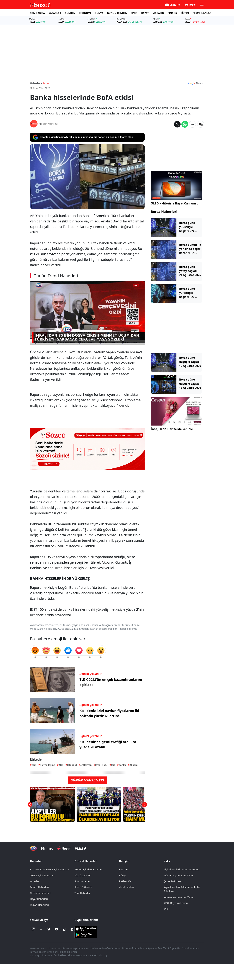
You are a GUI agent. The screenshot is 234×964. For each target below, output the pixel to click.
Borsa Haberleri (164, 211)
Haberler (36, 861)
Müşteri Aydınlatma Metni (179, 875)
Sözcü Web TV (82, 875)
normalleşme (47, 765)
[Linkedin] (72, 929)
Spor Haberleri (83, 881)
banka (122, 765)
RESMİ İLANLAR (202, 13)
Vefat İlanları (126, 887)
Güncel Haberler (86, 861)
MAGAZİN (158, 13)
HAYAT (145, 13)
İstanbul (72, 765)
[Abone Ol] (194, 83)
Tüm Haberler (82, 893)
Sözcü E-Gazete (83, 887)
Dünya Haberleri (39, 905)
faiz (113, 765)
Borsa (45, 83)
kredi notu (101, 765)
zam (34, 765)
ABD (61, 765)
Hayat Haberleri (39, 899)
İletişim (123, 869)
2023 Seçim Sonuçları (42, 875)
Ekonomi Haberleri (40, 893)
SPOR (134, 13)
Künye (122, 875)
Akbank (134, 765)
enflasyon (86, 765)
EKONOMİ (85, 13)
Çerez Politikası (172, 881)
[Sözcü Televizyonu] (33, 848)
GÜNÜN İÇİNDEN (117, 13)
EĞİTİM (185, 13)
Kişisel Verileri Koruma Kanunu (181, 869)
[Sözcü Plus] (80, 848)
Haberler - (36, 83)
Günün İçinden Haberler (89, 869)
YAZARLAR (55, 13)
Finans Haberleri (39, 887)
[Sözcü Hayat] (64, 848)
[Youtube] (56, 929)
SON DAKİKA (37, 13)
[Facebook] (41, 929)
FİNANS (172, 13)
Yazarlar (34, 881)
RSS (166, 909)
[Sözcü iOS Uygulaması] (86, 928)
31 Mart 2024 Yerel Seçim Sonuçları (50, 869)
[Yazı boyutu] (200, 124)
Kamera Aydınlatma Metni (179, 897)
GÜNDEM (70, 13)
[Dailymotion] (64, 929)
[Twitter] (48, 929)
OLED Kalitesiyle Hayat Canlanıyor (175, 203)
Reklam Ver (125, 881)
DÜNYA (99, 13)
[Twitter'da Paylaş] (177, 124)
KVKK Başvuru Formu (176, 903)
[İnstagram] (33, 929)
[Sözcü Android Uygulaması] (86, 934)
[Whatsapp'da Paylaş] (184, 124)
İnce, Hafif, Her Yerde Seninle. (172, 429)
